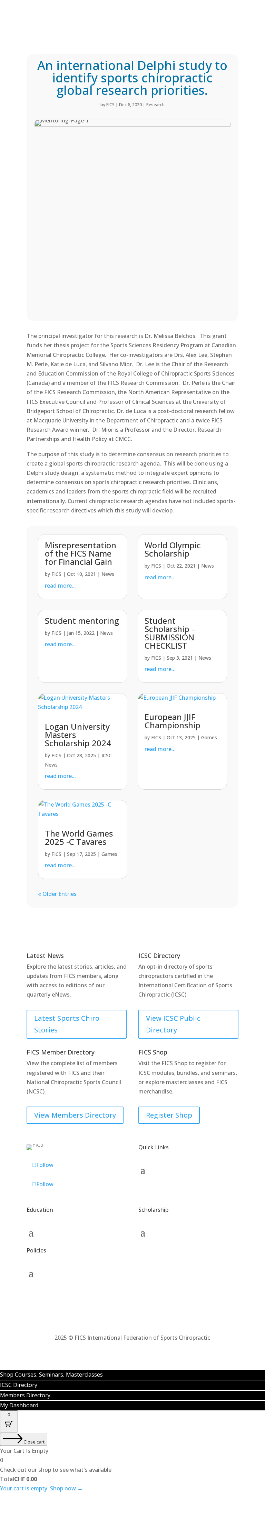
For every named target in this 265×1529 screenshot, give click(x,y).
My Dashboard (19, 1405)
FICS (110, 105)
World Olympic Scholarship (173, 549)
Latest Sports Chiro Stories (66, 1024)
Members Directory (25, 1395)
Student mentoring (82, 620)
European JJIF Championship (172, 721)
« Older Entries (57, 894)
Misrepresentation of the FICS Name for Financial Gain (80, 553)
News (107, 574)
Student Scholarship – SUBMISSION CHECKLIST (170, 633)
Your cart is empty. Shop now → (41, 1488)
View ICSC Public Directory (173, 1024)
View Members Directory (75, 1115)
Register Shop (169, 1115)
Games (209, 737)
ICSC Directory (18, 1385)
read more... (60, 585)
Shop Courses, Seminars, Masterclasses (51, 1374)
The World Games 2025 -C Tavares (79, 837)
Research (155, 105)
